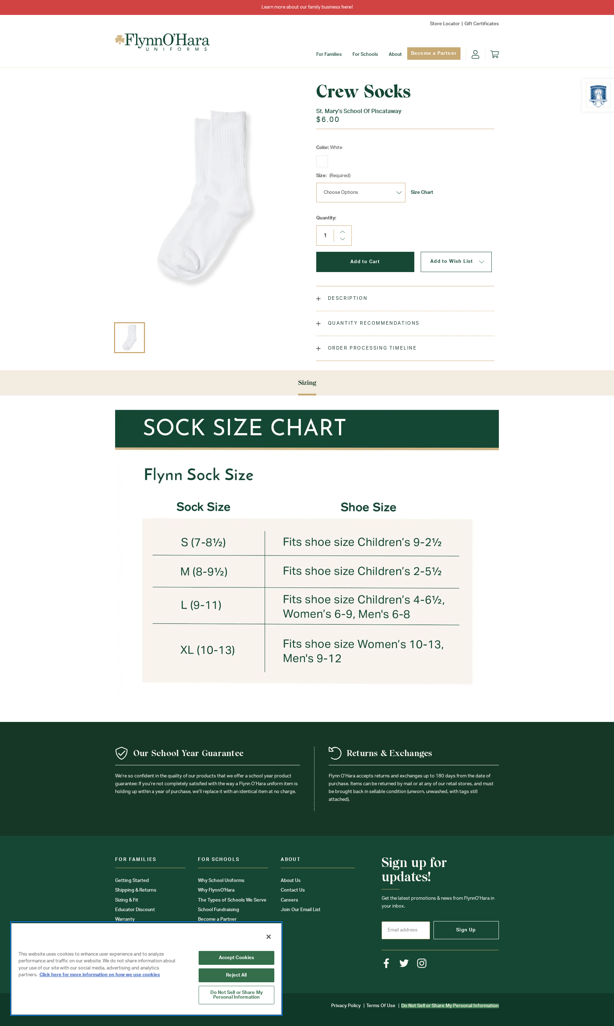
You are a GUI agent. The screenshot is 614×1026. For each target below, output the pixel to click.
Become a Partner (434, 53)
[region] (146, 969)
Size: (333, 176)
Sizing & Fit (126, 900)
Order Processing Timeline (371, 348)
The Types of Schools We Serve (232, 900)
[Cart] (494, 54)
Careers (289, 900)
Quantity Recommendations (373, 323)
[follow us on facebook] (386, 963)
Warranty (125, 919)
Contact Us (293, 890)
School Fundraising (218, 910)
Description (346, 298)
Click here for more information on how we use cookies (99, 975)
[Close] (268, 937)
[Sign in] (475, 54)
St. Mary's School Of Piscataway (359, 111)
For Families (329, 54)
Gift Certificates (481, 24)
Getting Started (132, 880)
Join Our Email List (301, 910)
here (346, 7)
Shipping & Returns (135, 890)
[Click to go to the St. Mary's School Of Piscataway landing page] (598, 95)
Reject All (236, 975)
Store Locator (445, 24)
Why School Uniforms (221, 880)
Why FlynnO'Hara (216, 890)
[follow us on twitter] (404, 963)
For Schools (365, 54)
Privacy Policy (346, 1006)
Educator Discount (135, 910)
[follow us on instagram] (422, 963)
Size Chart (422, 192)
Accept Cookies (236, 958)
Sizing (307, 382)
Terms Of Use (380, 1006)
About (395, 54)
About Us (291, 880)
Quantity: (326, 218)
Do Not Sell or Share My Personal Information (236, 995)
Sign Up (466, 930)
